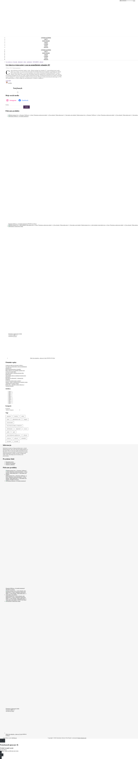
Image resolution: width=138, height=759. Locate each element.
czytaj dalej (8, 80)
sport (14, 432)
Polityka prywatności (10, 463)
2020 (9, 396)
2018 (9, 399)
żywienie (9, 441)
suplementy (29, 62)
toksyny (25, 435)
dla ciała (15, 62)
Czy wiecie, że (9, 62)
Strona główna (46, 38)
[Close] (2, 740)
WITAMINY (36, 62)
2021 (9, 395)
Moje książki (46, 41)
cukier (22, 416)
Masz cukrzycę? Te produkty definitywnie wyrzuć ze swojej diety (15, 371)
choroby (16, 416)
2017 (9, 400)
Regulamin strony (10, 462)
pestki (8, 432)
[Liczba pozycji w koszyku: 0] (17, 92)
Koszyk (46, 47)
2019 (9, 398)
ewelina (10, 83)
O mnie (46, 44)
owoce (25, 428)
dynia (8, 419)
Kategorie (8, 408)
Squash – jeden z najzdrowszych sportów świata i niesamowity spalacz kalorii (16, 383)
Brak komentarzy (17, 68)
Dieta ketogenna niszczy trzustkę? (13, 369)
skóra (25, 62)
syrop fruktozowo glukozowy (13, 435)
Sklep (46, 42)
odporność (20, 62)
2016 (9, 401)
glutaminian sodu (16, 419)
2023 (9, 392)
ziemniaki (23, 438)
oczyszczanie (10, 422)
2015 (9, 403)
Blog (46, 45)
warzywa (9, 438)
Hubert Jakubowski (81, 738)
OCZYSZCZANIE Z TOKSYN (14, 425)
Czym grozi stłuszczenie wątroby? (13, 380)
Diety (46, 39)
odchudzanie (10, 428)
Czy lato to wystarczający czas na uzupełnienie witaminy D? (28, 65)
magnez (25, 419)
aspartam (9, 416)
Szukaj (7, 104)
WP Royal (14, 738)
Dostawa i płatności (10, 464)
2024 (9, 391)
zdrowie (41, 62)
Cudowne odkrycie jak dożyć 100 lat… (14, 365)
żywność (16, 441)
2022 (9, 394)
